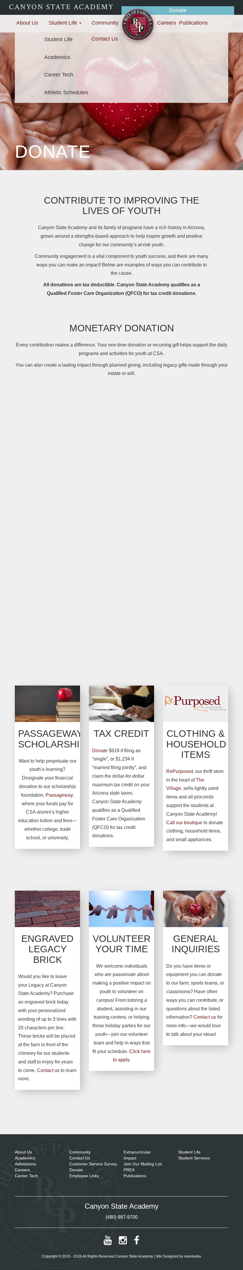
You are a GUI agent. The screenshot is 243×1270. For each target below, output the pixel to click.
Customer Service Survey (93, 1164)
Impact (130, 1158)
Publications (193, 23)
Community (105, 23)
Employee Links (84, 1175)
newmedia (192, 1256)
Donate (177, 10)
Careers (166, 23)
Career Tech (58, 75)
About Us (27, 23)
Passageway (59, 795)
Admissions (25, 1164)
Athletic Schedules (66, 92)
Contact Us (105, 39)
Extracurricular (137, 1152)
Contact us (48, 1070)
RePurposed (179, 771)
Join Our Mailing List (143, 1164)
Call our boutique (184, 822)
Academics (57, 57)
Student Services (194, 1158)
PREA (129, 1169)
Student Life (64, 23)
